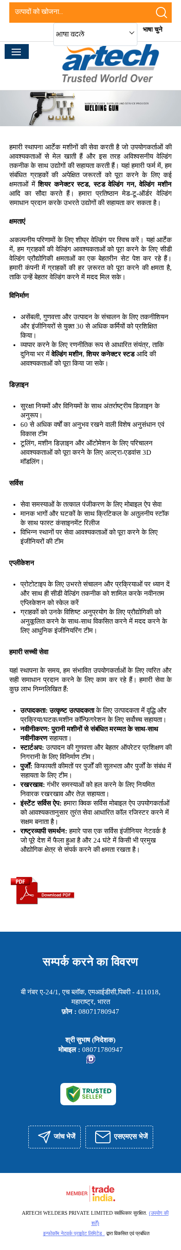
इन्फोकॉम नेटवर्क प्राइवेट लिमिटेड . (74, 1233)
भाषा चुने (152, 29)
